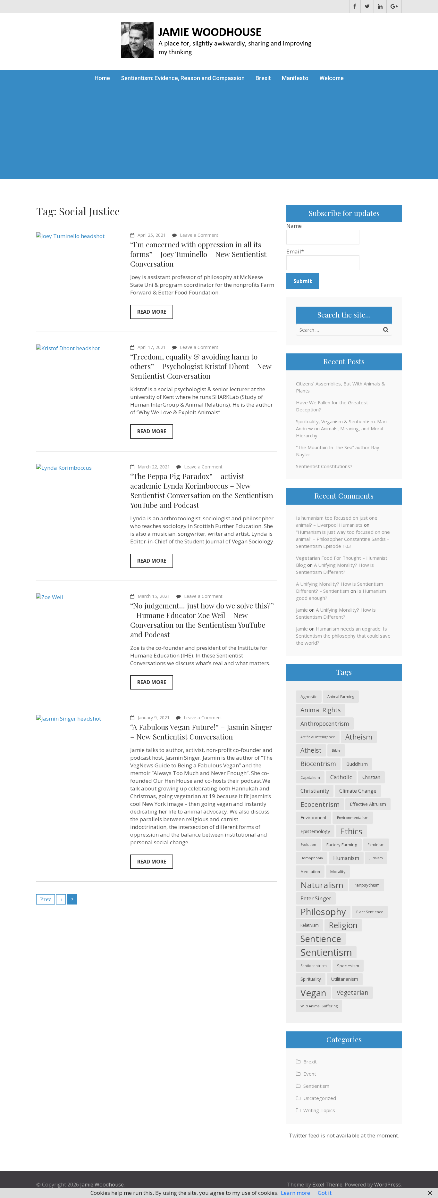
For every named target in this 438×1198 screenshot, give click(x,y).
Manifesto (295, 78)
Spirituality (310, 979)
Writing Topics (319, 1110)
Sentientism (326, 952)
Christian (371, 777)
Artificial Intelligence (317, 737)
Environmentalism (352, 817)
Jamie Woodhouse (102, 1184)
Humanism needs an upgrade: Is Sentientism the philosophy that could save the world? (343, 635)
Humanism (346, 858)
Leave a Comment (199, 235)
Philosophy (323, 912)
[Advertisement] (219, 134)
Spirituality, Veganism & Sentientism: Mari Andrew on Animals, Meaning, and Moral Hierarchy (341, 428)
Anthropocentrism (324, 723)
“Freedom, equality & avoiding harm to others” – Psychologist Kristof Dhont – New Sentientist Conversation (200, 366)
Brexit (263, 78)
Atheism (358, 736)
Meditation (310, 871)
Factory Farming (341, 844)
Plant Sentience (369, 911)
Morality (337, 871)
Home (102, 78)
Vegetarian (352, 992)
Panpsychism (367, 885)
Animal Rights (320, 710)
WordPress (387, 1184)
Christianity (314, 790)
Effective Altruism (368, 804)
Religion (343, 925)
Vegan (313, 993)
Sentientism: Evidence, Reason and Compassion (183, 78)
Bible (336, 750)
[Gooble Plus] (394, 6)
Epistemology (315, 831)
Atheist (311, 750)
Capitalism (310, 777)
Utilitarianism (344, 979)
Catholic (341, 777)
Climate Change (357, 790)
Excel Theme (327, 1184)
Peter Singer (315, 898)
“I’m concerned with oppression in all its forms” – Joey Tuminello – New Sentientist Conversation (198, 254)
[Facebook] (355, 6)
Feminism (375, 844)
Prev (45, 899)
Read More (151, 311)
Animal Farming (340, 696)
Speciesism (348, 966)
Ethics (351, 831)
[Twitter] (367, 6)
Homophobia (311, 858)
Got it (325, 1192)
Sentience (320, 939)
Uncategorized (319, 1098)
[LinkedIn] (380, 6)
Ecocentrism (320, 804)
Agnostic (308, 696)
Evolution (308, 844)
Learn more (295, 1192)
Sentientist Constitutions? (324, 466)
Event (309, 1073)
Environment (313, 817)
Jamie (302, 610)
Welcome (331, 78)
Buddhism (357, 764)
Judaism (376, 857)
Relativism (309, 925)
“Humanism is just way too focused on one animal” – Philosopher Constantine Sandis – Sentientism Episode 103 (343, 539)
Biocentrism (318, 763)
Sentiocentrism (313, 965)
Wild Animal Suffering (319, 1006)
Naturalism (321, 885)
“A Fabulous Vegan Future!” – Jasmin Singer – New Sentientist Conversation (201, 731)
